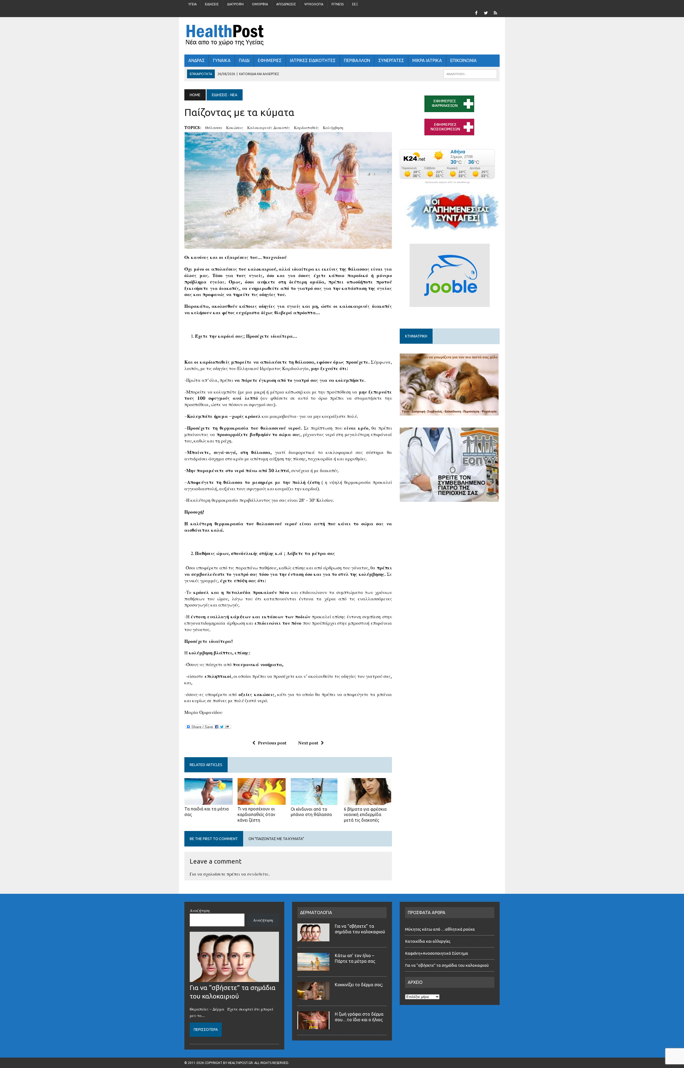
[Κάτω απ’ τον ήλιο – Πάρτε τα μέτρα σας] (313, 967)
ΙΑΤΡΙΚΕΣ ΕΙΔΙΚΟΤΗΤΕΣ (313, 60)
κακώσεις (234, 127)
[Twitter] (485, 12)
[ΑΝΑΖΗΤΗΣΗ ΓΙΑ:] (470, 73)
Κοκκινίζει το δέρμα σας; (360, 984)
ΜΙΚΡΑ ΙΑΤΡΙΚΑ (427, 60)
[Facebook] (476, 12)
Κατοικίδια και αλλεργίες (427, 941)
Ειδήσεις (212, 4)
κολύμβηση (333, 127)
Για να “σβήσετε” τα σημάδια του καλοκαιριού (447, 965)
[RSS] (495, 12)
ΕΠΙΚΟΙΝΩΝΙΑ (463, 60)
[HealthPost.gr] (342, 35)
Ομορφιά (260, 4)
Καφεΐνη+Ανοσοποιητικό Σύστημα (436, 953)
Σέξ (355, 4)
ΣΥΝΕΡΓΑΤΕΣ (391, 60)
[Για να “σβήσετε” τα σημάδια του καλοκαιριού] (234, 978)
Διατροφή (235, 4)
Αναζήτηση (200, 910)
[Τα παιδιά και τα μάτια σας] (208, 801)
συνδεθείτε (258, 874)
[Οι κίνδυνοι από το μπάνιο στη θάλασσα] (314, 801)
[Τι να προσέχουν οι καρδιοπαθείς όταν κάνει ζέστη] (262, 801)
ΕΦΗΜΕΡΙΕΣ (270, 60)
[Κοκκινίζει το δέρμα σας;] (313, 996)
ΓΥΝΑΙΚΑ (222, 60)
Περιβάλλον (357, 60)
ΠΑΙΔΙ (244, 60)
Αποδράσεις (286, 4)
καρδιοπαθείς (306, 127)
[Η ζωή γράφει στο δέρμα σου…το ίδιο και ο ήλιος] (313, 1026)
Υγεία (192, 4)
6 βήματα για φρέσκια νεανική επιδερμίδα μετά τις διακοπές (365, 815)
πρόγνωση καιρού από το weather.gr (447, 182)
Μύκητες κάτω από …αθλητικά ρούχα (440, 929)
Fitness (338, 4)
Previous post (272, 743)
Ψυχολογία (313, 4)
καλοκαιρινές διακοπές (268, 127)
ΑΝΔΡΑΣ (196, 60)
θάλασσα (213, 127)
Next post (308, 743)
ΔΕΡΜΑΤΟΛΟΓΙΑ (316, 912)
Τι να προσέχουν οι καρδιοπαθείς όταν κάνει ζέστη (256, 814)
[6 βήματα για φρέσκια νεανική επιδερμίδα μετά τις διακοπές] (367, 801)
